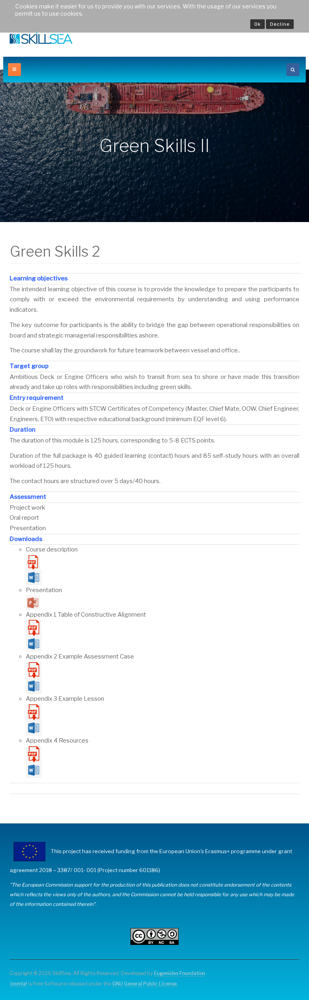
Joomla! (18, 984)
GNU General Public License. (145, 984)
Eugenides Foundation (179, 973)
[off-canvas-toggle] (14, 69)
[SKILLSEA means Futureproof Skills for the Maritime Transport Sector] (41, 38)
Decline (280, 24)
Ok (257, 24)
